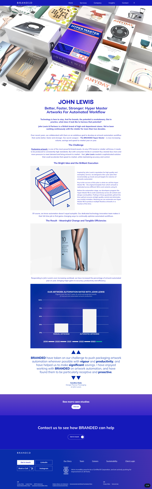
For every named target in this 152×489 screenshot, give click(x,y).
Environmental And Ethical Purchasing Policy (81, 484)
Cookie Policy (29, 484)
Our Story (68, 461)
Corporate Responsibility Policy (40, 485)
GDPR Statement (38, 484)
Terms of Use (115, 484)
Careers (95, 461)
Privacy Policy (20, 484)
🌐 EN (147, 485)
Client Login (130, 461)
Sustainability (111, 461)
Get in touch (26, 462)
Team (82, 461)
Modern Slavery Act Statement (60, 484)
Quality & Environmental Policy (60, 485)
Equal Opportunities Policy (23, 485)
